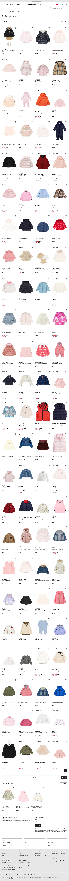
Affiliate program (39, 853)
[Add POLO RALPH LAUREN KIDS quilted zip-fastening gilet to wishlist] (65, 434)
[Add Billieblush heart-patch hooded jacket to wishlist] (15, 588)
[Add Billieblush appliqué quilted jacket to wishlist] (49, 215)
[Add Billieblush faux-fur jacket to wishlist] (65, 465)
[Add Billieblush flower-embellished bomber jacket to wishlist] (15, 122)
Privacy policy (5, 874)
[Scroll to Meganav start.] (46, 8)
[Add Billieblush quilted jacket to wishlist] (65, 309)
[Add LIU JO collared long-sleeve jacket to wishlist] (49, 648)
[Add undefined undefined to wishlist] (13, 787)
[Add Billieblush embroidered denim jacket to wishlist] (65, 526)
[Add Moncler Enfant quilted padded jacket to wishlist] (49, 309)
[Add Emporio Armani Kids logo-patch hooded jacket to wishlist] (49, 741)
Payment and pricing (6, 862)
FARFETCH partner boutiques (25, 855)
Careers (20, 858)
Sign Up (38, 825)
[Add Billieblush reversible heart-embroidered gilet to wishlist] (32, 341)
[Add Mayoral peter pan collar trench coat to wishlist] (65, 741)
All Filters (5, 21)
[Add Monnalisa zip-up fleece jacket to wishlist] (15, 526)
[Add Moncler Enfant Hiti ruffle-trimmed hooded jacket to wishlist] (15, 434)
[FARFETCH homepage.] (34, 4)
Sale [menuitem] (3, 8)
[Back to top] (65, 770)
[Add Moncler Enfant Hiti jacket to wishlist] (32, 558)
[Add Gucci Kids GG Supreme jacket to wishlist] (49, 184)
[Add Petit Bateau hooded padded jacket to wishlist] (65, 618)
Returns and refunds (6, 860)
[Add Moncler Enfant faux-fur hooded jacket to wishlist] (32, 618)
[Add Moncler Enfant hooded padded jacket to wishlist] (32, 215)
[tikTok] (56, 860)
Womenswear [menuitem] (5, 4)
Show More (63, 783)
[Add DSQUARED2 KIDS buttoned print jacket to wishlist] (15, 153)
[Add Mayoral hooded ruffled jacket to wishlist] (65, 371)
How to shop (6, 842)
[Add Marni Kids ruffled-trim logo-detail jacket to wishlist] (15, 59)
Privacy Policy (58, 830)
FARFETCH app (22, 860)
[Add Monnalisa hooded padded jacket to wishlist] (65, 558)
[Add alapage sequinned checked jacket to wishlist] (65, 184)
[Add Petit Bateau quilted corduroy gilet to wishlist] (15, 558)
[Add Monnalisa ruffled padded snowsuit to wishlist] (32, 90)
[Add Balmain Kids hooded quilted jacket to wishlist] (65, 648)
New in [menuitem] (6, 8)
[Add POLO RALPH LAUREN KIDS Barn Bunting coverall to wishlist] (65, 122)
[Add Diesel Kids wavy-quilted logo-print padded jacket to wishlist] (15, 680)
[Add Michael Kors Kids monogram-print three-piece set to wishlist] (49, 247)
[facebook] (60, 860)
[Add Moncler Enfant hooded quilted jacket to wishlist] (49, 28)
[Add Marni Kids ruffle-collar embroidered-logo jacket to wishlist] (32, 588)
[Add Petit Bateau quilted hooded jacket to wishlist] (32, 680)
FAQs (26, 842)
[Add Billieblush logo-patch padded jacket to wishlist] (65, 28)
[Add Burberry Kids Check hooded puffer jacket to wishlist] (65, 59)
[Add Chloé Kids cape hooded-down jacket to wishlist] (32, 122)
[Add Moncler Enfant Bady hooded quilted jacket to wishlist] (15, 341)
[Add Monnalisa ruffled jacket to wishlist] (32, 371)
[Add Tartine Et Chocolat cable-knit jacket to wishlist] (32, 309)
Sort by (62, 21)
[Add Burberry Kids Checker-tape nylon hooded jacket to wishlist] (65, 588)
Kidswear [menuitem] (18, 4)
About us (20, 853)
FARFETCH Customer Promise (8, 869)
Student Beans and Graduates (42, 858)
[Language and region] (57, 4)
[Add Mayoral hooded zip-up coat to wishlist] (32, 247)
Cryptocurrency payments (8, 864)
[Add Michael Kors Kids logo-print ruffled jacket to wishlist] (15, 465)
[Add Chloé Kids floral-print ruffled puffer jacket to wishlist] (49, 59)
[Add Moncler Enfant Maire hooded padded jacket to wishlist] (15, 90)
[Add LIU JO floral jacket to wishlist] (65, 710)
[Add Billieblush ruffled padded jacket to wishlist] (15, 710)
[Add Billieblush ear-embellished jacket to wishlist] (15, 215)
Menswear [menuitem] (12, 4)
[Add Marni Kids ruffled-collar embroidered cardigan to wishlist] (32, 710)
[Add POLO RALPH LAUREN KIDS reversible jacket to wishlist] (32, 496)
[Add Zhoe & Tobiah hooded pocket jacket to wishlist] (65, 247)
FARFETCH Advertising (23, 864)
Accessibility (23, 874)
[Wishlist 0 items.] (62, 4)
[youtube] (63, 860)
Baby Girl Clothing (11, 11)
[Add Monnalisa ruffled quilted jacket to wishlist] (15, 184)
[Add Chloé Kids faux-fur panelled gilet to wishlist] (49, 434)
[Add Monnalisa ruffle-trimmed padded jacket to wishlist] (32, 526)
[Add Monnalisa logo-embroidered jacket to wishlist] (32, 465)
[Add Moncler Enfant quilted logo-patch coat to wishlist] (32, 278)
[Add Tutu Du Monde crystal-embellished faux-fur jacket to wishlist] (15, 648)
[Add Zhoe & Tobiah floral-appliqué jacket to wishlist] (32, 648)
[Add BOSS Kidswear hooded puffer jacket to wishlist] (49, 153)
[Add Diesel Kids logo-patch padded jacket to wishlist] (15, 496)
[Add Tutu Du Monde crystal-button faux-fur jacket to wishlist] (65, 90)
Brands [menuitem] (19, 8)
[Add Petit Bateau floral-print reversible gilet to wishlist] (49, 588)
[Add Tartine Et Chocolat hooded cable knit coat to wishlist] (49, 122)
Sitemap (20, 867)
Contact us (4, 853)
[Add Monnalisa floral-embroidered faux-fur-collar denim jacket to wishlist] (49, 558)
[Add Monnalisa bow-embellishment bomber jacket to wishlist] (15, 618)
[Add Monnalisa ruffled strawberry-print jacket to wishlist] (49, 710)
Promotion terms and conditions (9, 867)
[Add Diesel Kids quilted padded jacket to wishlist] (32, 184)
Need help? (51, 842)
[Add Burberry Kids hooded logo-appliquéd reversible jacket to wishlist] (15, 28)
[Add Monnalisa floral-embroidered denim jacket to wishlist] (32, 434)
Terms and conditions (14, 874)
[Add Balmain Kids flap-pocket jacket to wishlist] (32, 402)
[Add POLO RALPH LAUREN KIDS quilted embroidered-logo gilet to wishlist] (65, 402)
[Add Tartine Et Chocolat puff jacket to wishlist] (15, 247)
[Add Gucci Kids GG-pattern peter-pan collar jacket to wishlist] (49, 278)
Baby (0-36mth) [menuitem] (26, 8)
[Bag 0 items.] (65, 4)
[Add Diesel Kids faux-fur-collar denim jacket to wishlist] (49, 680)
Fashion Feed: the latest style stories (58, 854)
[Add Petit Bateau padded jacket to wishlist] (15, 371)
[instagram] (53, 860)
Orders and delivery (6, 858)
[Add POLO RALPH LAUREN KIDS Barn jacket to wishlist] (32, 28)
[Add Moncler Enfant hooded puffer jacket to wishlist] (32, 153)
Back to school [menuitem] (13, 8)
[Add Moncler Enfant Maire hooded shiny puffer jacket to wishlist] (49, 341)
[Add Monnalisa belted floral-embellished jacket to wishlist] (32, 59)
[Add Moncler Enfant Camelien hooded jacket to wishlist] (49, 526)
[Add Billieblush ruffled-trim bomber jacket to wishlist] (15, 278)
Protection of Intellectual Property (35, 874)
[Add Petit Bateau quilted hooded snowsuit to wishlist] (65, 341)
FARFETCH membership (40, 855)
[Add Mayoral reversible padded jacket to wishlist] (15, 309)
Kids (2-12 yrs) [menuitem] (35, 8)
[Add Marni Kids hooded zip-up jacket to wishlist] (49, 90)
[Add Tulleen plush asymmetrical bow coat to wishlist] (49, 465)
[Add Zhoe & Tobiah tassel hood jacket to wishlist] (15, 741)
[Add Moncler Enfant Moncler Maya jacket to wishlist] (65, 215)
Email (36, 819)
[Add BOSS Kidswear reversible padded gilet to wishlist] (49, 402)
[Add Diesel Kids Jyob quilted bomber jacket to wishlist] (32, 741)
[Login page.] (59, 4)
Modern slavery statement (24, 862)
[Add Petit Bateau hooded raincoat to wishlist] (65, 496)
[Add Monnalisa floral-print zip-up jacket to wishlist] (49, 496)
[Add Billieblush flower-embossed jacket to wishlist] (65, 278)
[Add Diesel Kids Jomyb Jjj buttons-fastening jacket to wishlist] (49, 371)
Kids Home (4, 11)
